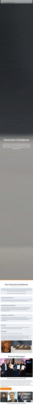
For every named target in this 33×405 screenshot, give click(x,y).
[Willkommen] (7, 1)
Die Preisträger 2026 (5, 388)
